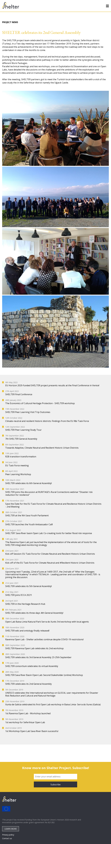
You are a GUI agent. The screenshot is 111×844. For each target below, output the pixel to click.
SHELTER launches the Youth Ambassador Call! (29, 524)
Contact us (7, 838)
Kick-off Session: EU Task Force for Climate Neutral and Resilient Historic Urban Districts (50, 553)
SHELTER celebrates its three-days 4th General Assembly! (34, 613)
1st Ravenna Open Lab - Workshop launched (27, 713)
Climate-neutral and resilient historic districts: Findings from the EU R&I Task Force (47, 421)
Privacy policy (8, 834)
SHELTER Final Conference (18, 394)
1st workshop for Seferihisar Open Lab (25, 722)
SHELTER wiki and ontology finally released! (27, 630)
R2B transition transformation (20, 456)
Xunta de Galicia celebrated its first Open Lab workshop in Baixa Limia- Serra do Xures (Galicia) (53, 704)
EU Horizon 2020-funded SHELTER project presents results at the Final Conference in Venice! (52, 385)
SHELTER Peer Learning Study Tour (23, 430)
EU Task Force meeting (17, 465)
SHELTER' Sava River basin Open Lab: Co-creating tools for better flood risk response (48, 533)
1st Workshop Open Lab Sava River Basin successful (31, 731)
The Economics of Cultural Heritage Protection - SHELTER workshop (40, 403)
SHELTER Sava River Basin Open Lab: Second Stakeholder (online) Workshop (44, 675)
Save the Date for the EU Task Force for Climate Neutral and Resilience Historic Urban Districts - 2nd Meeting (53, 505)
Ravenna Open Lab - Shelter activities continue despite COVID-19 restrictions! (44, 639)
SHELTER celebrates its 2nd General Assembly (28, 684)
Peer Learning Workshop (18, 474)
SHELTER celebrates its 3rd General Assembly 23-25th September (38, 657)
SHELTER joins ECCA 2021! (18, 595)
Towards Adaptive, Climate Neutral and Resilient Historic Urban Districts (42, 447)
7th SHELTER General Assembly (21, 438)
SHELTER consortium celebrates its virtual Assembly (31, 666)
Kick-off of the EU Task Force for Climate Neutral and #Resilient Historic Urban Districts (49, 562)
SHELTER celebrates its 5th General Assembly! (28, 586)
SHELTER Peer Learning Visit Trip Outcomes (27, 412)
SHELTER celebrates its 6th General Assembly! (28, 483)
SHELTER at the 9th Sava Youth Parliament (27, 515)
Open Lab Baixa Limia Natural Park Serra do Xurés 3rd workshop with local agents (47, 621)
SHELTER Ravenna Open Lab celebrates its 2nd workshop (34, 648)
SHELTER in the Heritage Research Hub (25, 604)
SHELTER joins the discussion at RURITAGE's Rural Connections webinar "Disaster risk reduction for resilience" (49, 493)
